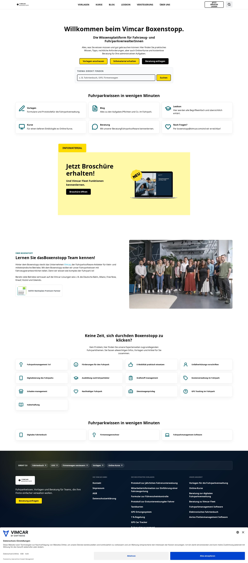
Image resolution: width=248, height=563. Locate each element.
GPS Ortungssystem (141, 511)
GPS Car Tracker (139, 522)
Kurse (99, 4)
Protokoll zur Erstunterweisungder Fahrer (152, 501)
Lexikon (125, 4)
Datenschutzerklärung (104, 498)
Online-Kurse (196, 488)
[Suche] (229, 4)
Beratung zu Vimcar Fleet (202, 501)
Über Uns (165, 4)
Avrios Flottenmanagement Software (208, 517)
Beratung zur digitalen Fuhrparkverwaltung (201, 495)
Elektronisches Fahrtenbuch (203, 511)
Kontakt (97, 483)
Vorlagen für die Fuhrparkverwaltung (208, 483)
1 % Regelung (138, 517)
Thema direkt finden (90, 71)
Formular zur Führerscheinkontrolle (149, 496)
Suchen (164, 77)
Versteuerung (145, 4)
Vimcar (67, 264)
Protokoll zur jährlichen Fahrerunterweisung (154, 483)
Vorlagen (83, 4)
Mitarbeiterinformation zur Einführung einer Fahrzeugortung (154, 490)
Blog (112, 4)
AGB (95, 493)
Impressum (98, 488)
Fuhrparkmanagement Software (206, 506)
